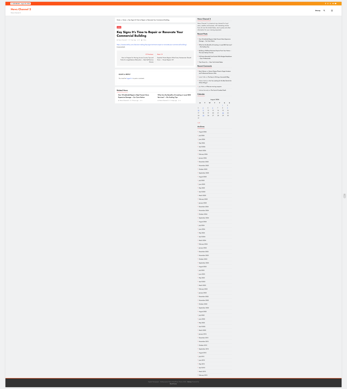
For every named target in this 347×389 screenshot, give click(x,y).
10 (198, 110)
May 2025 (202, 188)
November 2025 (204, 166)
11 (203, 110)
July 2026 (201, 136)
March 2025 (202, 195)
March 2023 (202, 285)
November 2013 (203, 341)
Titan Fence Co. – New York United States (211, 62)
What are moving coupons (213, 87)
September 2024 (204, 218)
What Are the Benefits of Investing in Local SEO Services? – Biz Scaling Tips (174, 96)
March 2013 (202, 371)
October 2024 (203, 214)
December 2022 (204, 297)
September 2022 (204, 308)
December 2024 (204, 207)
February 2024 (203, 244)
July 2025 (201, 180)
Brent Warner (202, 71)
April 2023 (202, 282)
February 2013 (203, 375)
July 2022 (201, 315)
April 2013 (202, 368)
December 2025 (203, 162)
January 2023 (203, 293)
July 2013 (201, 356)
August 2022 (203, 312)
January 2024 (203, 248)
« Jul (198, 123)
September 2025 (204, 173)
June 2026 (202, 139)
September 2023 (204, 263)
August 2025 (202, 177)
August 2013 (202, 353)
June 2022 (202, 319)
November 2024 (204, 210)
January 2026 (203, 158)
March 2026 (202, 151)
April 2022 (202, 327)
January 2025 (203, 203)
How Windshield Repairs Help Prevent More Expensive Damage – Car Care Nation (133, 96)
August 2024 (203, 222)
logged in (129, 78)
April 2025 (202, 192)
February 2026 (203, 154)
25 (203, 115)
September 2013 (204, 349)
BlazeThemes (173, 384)
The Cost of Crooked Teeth (218, 90)
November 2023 (204, 255)
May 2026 (202, 143)
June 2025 (202, 184)
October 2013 (203, 345)
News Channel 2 (21, 9)
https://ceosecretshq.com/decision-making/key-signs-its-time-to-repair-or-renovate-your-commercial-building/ (152, 44)
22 (223, 113)
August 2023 (202, 267)
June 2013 (202, 360)
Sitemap (317, 10)
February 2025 (203, 199)
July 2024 (201, 225)
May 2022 (202, 323)
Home (119, 27)
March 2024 (202, 240)
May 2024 (202, 233)
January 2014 (202, 334)
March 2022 (202, 330)
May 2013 (202, 364)
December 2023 (203, 252)
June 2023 (202, 274)
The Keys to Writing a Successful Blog (218, 77)
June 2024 (202, 229)
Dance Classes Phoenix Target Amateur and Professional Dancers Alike (215, 72)
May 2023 (202, 278)
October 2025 (203, 169)
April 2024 (202, 237)
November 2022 (204, 300)
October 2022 (203, 304)
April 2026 (202, 147)
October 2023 (203, 259)
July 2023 (201, 270)
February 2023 (203, 289)
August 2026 (203, 132)
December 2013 (203, 338)
